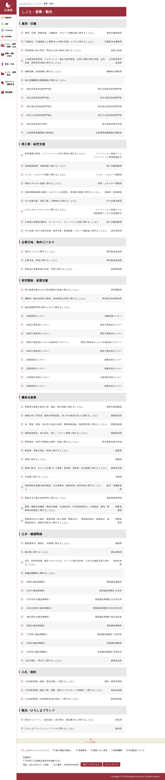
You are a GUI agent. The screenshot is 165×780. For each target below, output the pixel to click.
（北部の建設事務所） (36, 643)
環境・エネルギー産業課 (110, 183)
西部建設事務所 (114, 581)
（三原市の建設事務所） (37, 634)
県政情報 (8, 92)
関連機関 (118, 750)
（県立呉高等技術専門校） (38, 97)
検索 (6, 24)
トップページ (25, 3)
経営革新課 (116, 230)
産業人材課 (116, 50)
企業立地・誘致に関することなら (41, 260)
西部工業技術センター (111, 333)
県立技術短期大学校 (112, 123)
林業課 (118, 459)
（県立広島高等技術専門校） (39, 88)
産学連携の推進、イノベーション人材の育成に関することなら (55, 153)
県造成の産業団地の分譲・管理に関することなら (49, 269)
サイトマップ (111, 764)
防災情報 (8, 36)
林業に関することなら (36, 459)
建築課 (118, 543)
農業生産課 (116, 424)
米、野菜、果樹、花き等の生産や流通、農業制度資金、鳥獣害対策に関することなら (66, 424)
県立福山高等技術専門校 (110, 106)
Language (9, 30)
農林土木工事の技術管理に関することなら (45, 497)
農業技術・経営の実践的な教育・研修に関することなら (52, 441)
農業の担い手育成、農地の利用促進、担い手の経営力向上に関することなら (61, 415)
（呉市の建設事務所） (36, 590)
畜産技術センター (113, 368)
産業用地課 (116, 269)
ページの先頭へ (90, 742)
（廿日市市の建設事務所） (38, 599)
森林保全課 (116, 468)
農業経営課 (116, 415)
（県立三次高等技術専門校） (39, 115)
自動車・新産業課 (113, 192)
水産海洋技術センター (111, 377)
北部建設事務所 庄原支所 (109, 651)
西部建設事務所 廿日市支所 (108, 599)
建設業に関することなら (37, 552)
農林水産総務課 (114, 406)
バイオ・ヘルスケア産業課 (109, 174)
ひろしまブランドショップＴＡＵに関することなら (50, 728)
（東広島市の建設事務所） (38, 616)
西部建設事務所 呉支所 (111, 590)
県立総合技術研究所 (112, 298)
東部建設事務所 (114, 625)
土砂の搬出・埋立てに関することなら (43, 660)
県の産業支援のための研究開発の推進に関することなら (52, 289)
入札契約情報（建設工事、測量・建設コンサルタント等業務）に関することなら (64, 690)
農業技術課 (116, 433)
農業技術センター (113, 359)
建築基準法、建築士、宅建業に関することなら (47, 543)
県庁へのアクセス (91, 764)
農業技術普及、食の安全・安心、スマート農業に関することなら (56, 433)
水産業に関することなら (37, 476)
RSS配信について (137, 750)
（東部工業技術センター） (38, 350)
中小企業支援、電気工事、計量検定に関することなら (51, 200)
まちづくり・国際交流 (9, 82)
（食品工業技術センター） (38, 324)
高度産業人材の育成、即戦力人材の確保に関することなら (53, 50)
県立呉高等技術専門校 (111, 97)
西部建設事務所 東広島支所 (108, 616)
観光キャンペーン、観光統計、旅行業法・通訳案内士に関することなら (59, 719)
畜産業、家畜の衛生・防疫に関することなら (46, 450)
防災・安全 (9, 64)
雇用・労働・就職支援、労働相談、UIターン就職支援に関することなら (59, 32)
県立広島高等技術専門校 (110, 88)
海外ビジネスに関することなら (40, 251)
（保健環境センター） (36, 315)
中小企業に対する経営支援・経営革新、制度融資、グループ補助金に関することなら (66, 230)
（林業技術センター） (36, 385)
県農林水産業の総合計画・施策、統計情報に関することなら (54, 406)
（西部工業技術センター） (38, 333)
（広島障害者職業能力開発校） (40, 132)
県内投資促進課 (114, 251)
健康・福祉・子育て (9, 54)
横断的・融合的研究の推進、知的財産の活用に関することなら (55, 298)
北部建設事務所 (114, 643)
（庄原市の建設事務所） (37, 651)
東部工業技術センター (111, 350)
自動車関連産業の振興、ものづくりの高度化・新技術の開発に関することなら (63, 192)
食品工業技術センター (111, 324)
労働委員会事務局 (113, 41)
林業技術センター (113, 385)
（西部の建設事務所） (36, 581)
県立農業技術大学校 (112, 441)
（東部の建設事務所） (36, 625)
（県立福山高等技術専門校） (39, 106)
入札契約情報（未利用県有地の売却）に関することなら (52, 698)
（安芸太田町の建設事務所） (39, 608)
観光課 (118, 719)
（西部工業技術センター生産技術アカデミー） (47, 342)
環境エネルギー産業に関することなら (43, 183)
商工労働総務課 (114, 165)
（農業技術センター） (36, 359)
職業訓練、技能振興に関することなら (43, 71)
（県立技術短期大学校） (37, 123)
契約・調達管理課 (113, 681)
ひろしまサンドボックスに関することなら (45, 209)
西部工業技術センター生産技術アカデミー (101, 342)
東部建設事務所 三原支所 (109, 634)
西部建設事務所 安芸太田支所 (107, 608)
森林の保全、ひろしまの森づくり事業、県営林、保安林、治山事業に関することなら (66, 468)
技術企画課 (116, 690)
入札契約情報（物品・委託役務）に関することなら (50, 681)
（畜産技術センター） (36, 368)
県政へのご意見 (100, 750)
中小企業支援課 (114, 200)
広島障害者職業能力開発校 (109, 132)
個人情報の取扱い (63, 750)
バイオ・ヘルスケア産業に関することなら (45, 174)
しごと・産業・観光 (10, 73)
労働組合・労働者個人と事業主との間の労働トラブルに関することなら (59, 41)
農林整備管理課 (114, 497)
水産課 (118, 476)
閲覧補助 (8, 17)
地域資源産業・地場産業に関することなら (45, 165)
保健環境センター (113, 315)
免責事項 (82, 750)
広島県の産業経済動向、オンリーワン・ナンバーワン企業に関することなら (61, 221)
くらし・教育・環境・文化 (10, 45)
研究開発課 (116, 289)
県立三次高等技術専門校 (110, 115)
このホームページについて (36, 750)
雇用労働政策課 (114, 32)
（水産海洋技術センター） (38, 377)
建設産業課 (116, 552)
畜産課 (118, 450)
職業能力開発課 (114, 71)
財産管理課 (116, 698)
